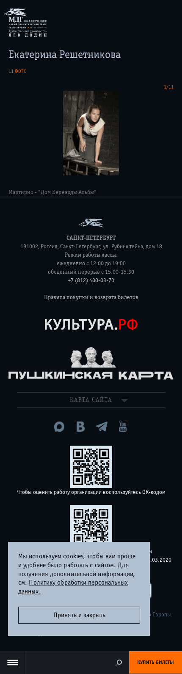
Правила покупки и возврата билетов (91, 297)
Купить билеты (155, 662)
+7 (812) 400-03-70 (91, 280)
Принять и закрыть (79, 615)
